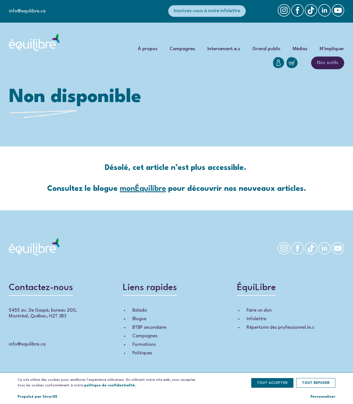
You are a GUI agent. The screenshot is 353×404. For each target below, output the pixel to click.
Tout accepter (272, 383)
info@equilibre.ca (27, 11)
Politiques (142, 353)
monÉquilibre (143, 189)
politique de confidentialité (109, 385)
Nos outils (327, 62)
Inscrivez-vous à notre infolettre (207, 11)
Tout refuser (316, 383)
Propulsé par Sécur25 (37, 396)
